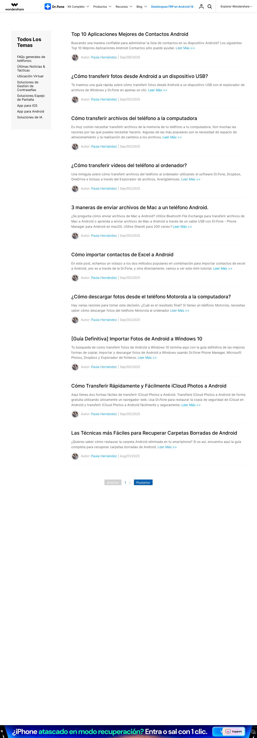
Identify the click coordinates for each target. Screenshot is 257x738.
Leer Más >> (185, 48)
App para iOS (27, 105)
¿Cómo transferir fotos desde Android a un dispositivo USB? (139, 76)
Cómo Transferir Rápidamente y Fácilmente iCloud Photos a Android (148, 386)
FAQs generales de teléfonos (31, 59)
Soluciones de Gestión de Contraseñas (27, 86)
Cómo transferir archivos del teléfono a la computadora (134, 118)
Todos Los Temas (29, 42)
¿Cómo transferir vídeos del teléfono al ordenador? (129, 165)
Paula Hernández (104, 57)
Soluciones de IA (29, 117)
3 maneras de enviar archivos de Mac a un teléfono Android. (139, 207)
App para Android (30, 111)
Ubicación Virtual (30, 76)
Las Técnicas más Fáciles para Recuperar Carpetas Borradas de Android (154, 433)
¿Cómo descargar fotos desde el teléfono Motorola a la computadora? (151, 297)
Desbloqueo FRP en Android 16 (172, 6)
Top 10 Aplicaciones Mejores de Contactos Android (129, 34)
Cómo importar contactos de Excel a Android (122, 254)
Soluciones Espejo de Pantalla (31, 97)
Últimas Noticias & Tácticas (31, 68)
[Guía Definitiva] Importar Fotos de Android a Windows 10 (136, 339)
